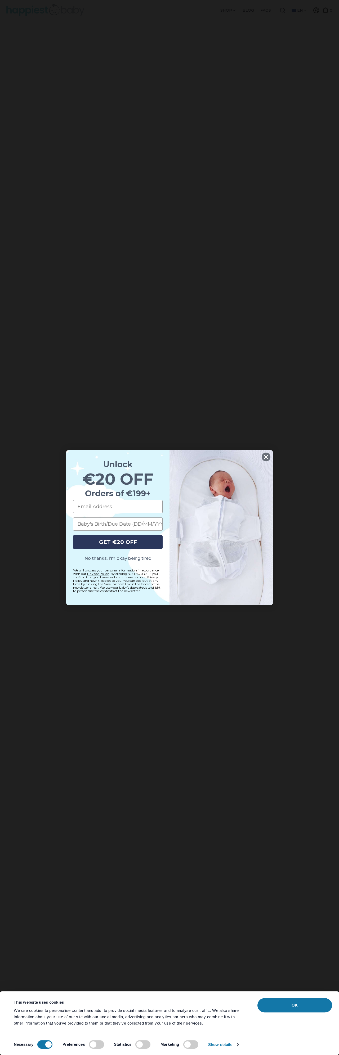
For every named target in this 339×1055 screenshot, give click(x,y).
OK (295, 1005)
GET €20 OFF (118, 542)
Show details (220, 1044)
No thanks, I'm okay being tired (117, 558)
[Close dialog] (266, 457)
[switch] (96, 1044)
